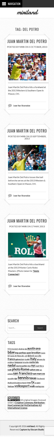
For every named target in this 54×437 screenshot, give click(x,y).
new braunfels (21, 366)
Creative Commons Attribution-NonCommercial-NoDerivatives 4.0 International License (26, 405)
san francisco (22, 373)
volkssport (22, 386)
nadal (12, 365)
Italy (33, 359)
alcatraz (21, 349)
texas (32, 378)
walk (32, 386)
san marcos (39, 373)
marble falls (34, 362)
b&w (11, 352)
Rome (25, 369)
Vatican (11, 386)
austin (31, 348)
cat (26, 356)
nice (29, 366)
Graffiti (27, 359)
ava (38, 348)
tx (32, 382)
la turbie (26, 362)
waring (38, 386)
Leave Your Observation (21, 105)
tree (29, 382)
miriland (27, 12)
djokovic (30, 356)
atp (26, 349)
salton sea (34, 369)
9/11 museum (13, 349)
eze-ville (38, 356)
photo (16, 369)
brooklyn (36, 352)
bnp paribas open (23, 352)
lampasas (18, 362)
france (11, 359)
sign (15, 378)
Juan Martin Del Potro (27, 41)
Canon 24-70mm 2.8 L (17, 356)
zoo (42, 386)
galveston (19, 359)
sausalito (11, 378)
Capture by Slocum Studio (32, 429)
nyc (33, 365)
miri (22, 47)
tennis (23, 377)
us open (37, 383)
